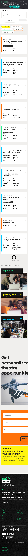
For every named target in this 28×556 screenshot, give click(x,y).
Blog (3, 515)
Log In (3, 520)
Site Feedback (20, 519)
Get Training (4, 510)
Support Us (19, 512)
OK (10, 6)
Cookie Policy (4, 550)
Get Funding (4, 513)
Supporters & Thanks (20, 514)
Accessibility (4, 546)
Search (10, 20)
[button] (5, 27)
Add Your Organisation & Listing (7, 517)
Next (14, 257)
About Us (19, 510)
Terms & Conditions (6, 552)
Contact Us (19, 518)
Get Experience (5, 512)
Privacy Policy (5, 549)
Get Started (4, 509)
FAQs (18, 516)
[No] (26, 4)
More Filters (23, 20)
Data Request (4, 547)
